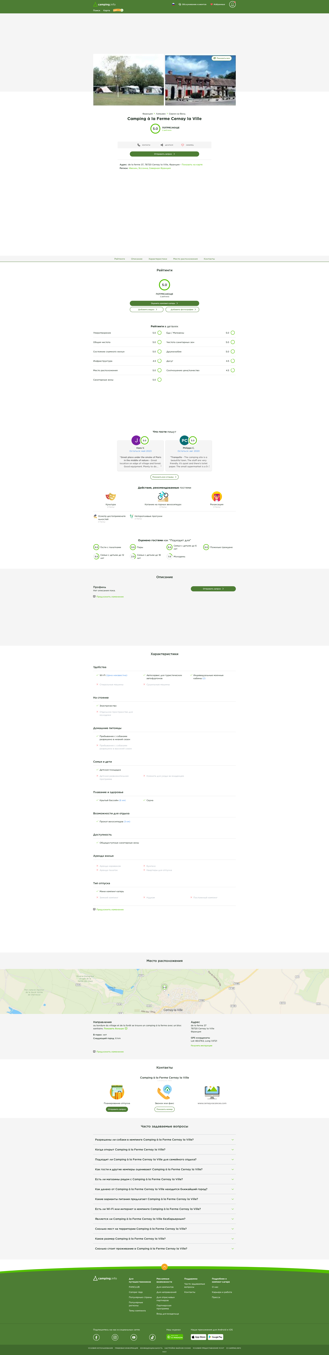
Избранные (219, 4)
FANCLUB (134, 1287)
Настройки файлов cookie (177, 1348)
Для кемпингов (165, 1287)
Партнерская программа (164, 1307)
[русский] (173, 4)
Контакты (189, 1292)
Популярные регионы (136, 1304)
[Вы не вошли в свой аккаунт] (232, 4)
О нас (215, 1287)
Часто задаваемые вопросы (194, 1285)
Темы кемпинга (137, 1310)
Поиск (96, 10)
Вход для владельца (168, 1313)
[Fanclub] (118, 10)
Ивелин (133, 168)
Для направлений (166, 1292)
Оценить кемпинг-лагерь (163, 303)
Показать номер (165, 1109)
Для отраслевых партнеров (166, 1298)
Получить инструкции (201, 1045)
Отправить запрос (163, 154)
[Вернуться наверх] (164, 1267)
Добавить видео (146, 309)
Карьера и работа (222, 1292)
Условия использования (100, 1348)
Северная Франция (160, 168)
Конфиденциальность (151, 1348)
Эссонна (143, 168)
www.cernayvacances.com (212, 1103)
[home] (105, 1278)
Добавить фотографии (182, 309)
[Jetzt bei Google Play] (215, 1337)
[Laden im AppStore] (198, 1337)
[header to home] (104, 4)
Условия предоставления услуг (208, 1348)
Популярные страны (140, 1297)
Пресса (216, 1297)
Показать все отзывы (163, 477)
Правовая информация (126, 1348)
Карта (106, 10)
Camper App (136, 1292)
